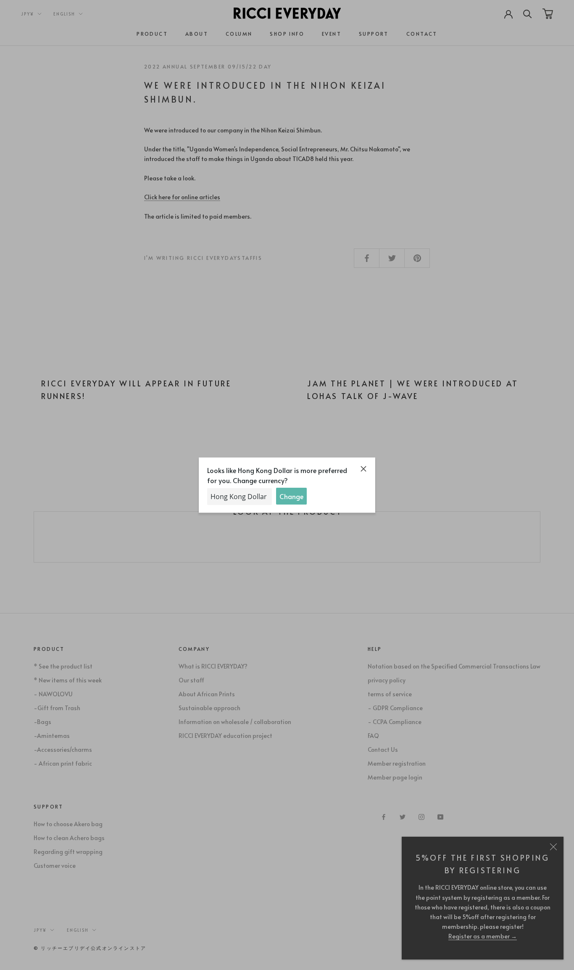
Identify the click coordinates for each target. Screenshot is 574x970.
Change (291, 496)
